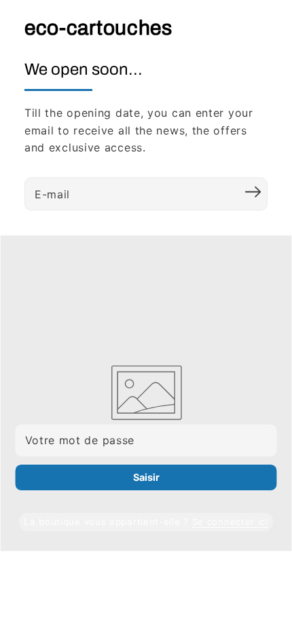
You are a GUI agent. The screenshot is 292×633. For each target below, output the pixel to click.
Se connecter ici (230, 521)
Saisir (146, 477)
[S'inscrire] (253, 192)
